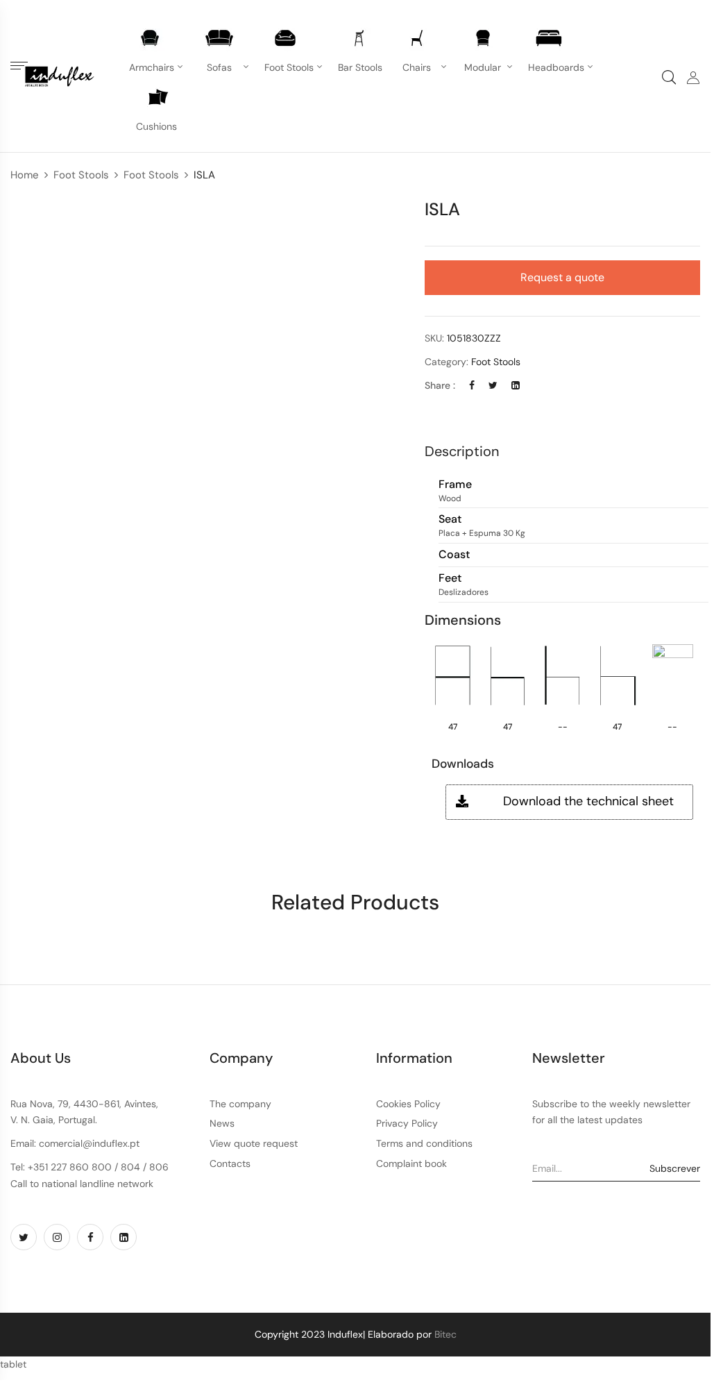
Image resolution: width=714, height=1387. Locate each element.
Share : (440, 385)
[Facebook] (472, 385)
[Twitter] (493, 385)
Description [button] (462, 451)
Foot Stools (81, 175)
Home (24, 175)
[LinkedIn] (515, 385)
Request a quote (562, 277)
